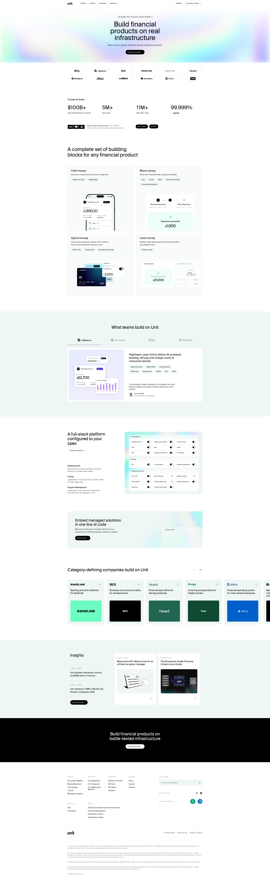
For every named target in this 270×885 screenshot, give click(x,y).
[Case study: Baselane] (86, 602)
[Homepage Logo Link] (70, 3)
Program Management (97, 811)
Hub (69, 808)
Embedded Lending (96, 817)
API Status (112, 787)
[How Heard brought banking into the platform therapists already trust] (164, 602)
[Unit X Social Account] (196, 793)
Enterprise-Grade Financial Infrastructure (104, 808)
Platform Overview (115, 781)
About (131, 781)
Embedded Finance (95, 814)
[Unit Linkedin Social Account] (201, 793)
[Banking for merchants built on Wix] (125, 602)
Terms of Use (182, 833)
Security (132, 787)
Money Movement (74, 784)
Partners (92, 3)
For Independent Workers (94, 788)
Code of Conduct (195, 833)
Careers (132, 784)
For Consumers (94, 784)
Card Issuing (73, 787)
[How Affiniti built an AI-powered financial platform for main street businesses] (242, 602)
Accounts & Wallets (75, 781)
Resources (113, 3)
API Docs (111, 784)
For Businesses (94, 781)
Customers (72, 811)
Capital (70, 790)
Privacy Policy (169, 833)
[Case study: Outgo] (203, 602)
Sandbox (179, 3)
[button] (83, 3)
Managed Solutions (75, 794)
